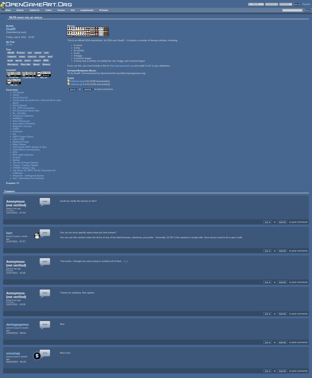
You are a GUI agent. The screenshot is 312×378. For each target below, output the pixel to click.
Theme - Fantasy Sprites (25, 165)
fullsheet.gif (76, 84)
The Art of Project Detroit (25, 162)
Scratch (16, 157)
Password (284, 4)
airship (38, 52)
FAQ (73, 10)
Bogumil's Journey (22, 126)
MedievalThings (21, 141)
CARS (16, 128)
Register (306, 4)
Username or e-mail (272, 4)
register (87, 89)
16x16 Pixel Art (20, 97)
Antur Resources (21, 121)
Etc (14, 134)
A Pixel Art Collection (23, 115)
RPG (46, 60)
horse (22, 56)
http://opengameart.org (121, 65)
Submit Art (34, 10)
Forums (61, 10)
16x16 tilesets (20, 105)
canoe (42, 56)
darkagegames (17, 324)
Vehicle (46, 64)
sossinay (13, 353)
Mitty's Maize (19, 144)
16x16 (11, 52)
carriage (12, 56)
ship (30, 52)
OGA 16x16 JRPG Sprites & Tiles (29, 147)
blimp (10, 60)
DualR (10, 29)
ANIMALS (18, 118)
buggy (28, 60)
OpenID (255, 4)
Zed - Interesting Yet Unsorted (28, 178)
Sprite (36, 64)
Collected (17, 131)
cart (46, 52)
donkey (37, 60)
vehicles (32, 56)
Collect (48, 10)
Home (8, 10)
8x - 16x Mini (19, 113)
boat (50, 56)
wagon (19, 60)
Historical (13, 64)
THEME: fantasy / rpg (24, 167)
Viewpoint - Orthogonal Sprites (28, 175)
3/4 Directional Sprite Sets (26, 110)
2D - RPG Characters (24, 108)
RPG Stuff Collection (23, 154)
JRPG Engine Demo (23, 136)
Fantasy (21, 52)
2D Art (9, 44)
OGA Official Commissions (26, 149)
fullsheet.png (77, 81)
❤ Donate (103, 10)
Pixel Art (25, 64)
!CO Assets (18, 92)
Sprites (16, 160)
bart (23, 32)
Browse (20, 10)
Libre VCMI (18, 139)
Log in (73, 89)
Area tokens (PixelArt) (24, 123)
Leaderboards (86, 10)
